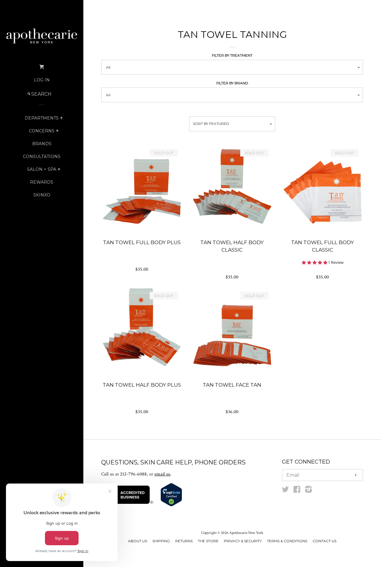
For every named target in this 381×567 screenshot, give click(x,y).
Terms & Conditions (287, 541)
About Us (137, 541)
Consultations (41, 156)
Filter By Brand (232, 83)
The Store (208, 541)
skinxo (41, 195)
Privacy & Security (243, 541)
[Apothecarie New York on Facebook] (297, 491)
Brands (41, 143)
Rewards (41, 182)
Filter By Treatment (232, 55)
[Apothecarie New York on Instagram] (308, 491)
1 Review (335, 262)
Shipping (161, 541)
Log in (42, 80)
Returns (184, 541)
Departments (42, 118)
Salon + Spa (41, 169)
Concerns (41, 131)
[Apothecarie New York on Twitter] (285, 491)
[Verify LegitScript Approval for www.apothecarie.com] (171, 505)
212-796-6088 (133, 474)
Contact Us (324, 541)
